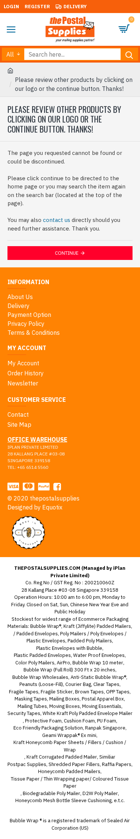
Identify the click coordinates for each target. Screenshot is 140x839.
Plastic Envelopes (46, 641)
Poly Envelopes (107, 633)
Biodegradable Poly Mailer (51, 793)
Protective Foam (43, 721)
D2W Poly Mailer (100, 793)
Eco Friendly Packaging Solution (48, 728)
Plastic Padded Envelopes (42, 655)
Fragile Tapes (23, 692)
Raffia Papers (116, 764)
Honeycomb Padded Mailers (69, 771)
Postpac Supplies (26, 764)
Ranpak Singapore (105, 728)
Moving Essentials (101, 706)
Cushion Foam (79, 721)
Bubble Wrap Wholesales (40, 677)
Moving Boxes (64, 706)
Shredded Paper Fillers (74, 764)
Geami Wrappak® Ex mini (69, 735)
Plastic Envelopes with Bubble (69, 648)
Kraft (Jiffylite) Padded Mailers (97, 626)
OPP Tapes (118, 692)
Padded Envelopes (37, 633)
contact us (56, 219)
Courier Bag (78, 684)
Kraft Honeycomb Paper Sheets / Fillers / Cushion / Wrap (69, 746)
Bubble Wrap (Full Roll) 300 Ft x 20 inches (69, 670)
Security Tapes (23, 713)
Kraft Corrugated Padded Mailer (62, 757)
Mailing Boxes (64, 699)
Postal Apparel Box (103, 699)
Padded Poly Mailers (90, 641)
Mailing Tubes (32, 706)
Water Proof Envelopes (99, 655)
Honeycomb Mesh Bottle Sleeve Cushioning (63, 800)
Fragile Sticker (57, 692)
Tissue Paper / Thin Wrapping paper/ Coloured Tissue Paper (70, 782)
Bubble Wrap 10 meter (97, 663)
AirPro (63, 663)
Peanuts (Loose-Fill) (41, 684)
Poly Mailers (73, 633)
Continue (66, 253)
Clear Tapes (106, 684)
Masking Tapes (31, 699)
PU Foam (106, 721)
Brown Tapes (89, 692)
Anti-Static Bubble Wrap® (98, 677)
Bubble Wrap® (45, 626)
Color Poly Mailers (35, 663)
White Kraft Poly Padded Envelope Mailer (88, 713)
